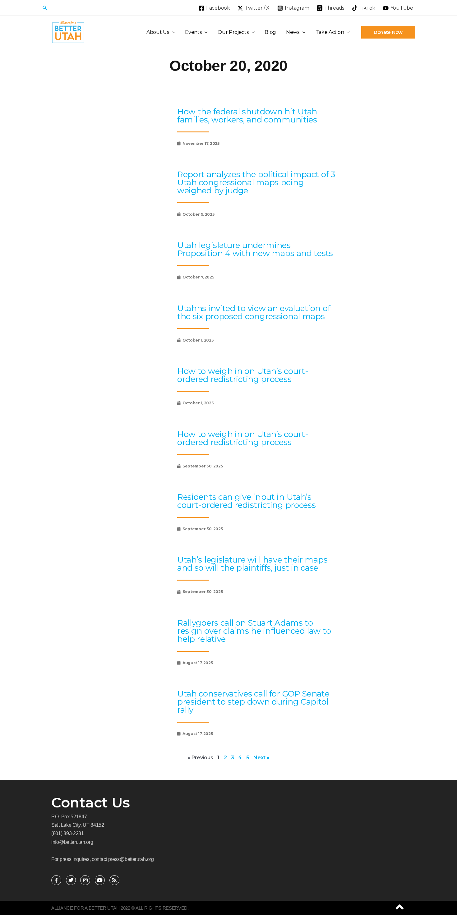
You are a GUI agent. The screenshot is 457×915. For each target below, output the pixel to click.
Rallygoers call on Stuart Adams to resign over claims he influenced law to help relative (254, 631)
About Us (157, 32)
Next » (261, 758)
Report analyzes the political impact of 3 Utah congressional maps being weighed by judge (256, 182)
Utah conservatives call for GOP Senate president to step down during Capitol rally (253, 702)
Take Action (330, 32)
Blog (270, 32)
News (292, 32)
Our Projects (233, 32)
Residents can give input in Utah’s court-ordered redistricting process (246, 501)
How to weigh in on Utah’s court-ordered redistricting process (242, 375)
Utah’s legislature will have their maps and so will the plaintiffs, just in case (252, 564)
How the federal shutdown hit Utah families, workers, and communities (247, 116)
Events (193, 32)
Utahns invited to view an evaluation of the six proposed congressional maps (253, 312)
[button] (45, 8)
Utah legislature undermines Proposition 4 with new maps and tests (255, 249)
